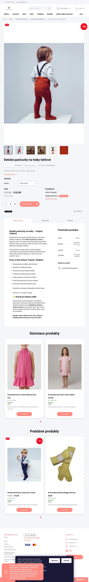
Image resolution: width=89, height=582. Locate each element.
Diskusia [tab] (70, 220)
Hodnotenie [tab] (45, 220)
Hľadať (49, 8)
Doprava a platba (8, 547)
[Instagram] (70, 550)
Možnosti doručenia (51, 198)
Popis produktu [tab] (18, 220)
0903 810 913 (73, 542)
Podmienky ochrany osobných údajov (9, 553)
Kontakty (6, 544)
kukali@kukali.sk (73, 539)
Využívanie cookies (9, 557)
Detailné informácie (9, 174)
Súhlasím (66, 560)
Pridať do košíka (26, 204)
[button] (40, 421)
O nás (5, 541)
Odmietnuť (54, 560)
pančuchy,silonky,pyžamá (70, 268)
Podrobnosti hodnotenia (29, 165)
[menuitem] (7, 14)
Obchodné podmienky (10, 549)
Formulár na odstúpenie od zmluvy (11, 560)
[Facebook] (67, 550)
